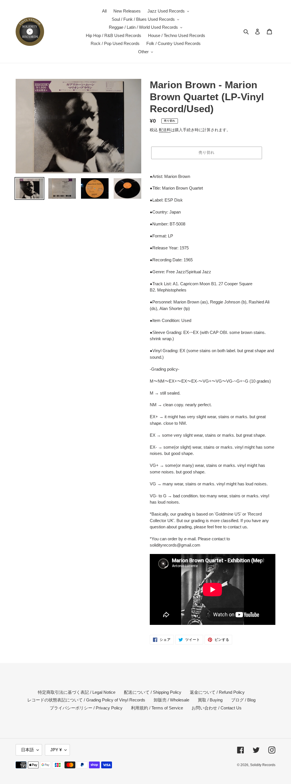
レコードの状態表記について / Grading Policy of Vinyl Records (86, 699)
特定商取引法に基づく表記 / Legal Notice (76, 692)
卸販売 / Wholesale (171, 699)
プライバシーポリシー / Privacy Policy (86, 707)
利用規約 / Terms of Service (157, 707)
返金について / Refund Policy (217, 692)
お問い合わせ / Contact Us (217, 707)
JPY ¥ (56, 749)
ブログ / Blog (243, 699)
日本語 (27, 749)
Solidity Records (262, 765)
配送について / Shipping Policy (152, 692)
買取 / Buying (210, 699)
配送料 (165, 130)
